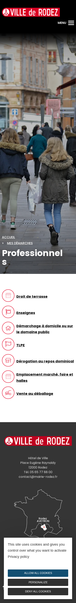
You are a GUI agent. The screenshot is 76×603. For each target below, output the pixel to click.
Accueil (8, 237)
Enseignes (25, 312)
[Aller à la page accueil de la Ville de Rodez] (31, 12)
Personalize (38, 582)
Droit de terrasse (32, 296)
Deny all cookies (38, 591)
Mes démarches (20, 243)
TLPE (20, 345)
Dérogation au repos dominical (45, 361)
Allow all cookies (38, 573)
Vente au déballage (34, 393)
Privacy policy (18, 557)
